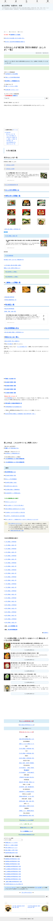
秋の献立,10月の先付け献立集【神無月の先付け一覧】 (25, 653)
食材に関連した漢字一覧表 (11, 850)
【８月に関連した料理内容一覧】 (26, 748)
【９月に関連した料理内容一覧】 (26, 753)
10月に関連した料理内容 (10, 605)
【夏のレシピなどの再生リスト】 (26, 743)
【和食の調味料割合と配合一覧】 (26, 815)
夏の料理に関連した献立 (11, 482)
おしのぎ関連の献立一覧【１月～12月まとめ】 (17, 172)
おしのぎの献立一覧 (22, 346)
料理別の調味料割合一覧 (10, 299)
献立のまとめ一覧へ (12, 337)
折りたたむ (15, 129)
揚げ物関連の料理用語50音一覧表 (13, 874)
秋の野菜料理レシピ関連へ (12, 276)
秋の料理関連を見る (12, 328)
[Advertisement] (26, 21)
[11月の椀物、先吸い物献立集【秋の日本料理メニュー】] (7, 688)
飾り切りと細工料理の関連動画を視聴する (15, 41)
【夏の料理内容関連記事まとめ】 (26, 739)
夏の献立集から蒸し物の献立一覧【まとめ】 (22, 663)
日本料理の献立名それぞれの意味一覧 (14, 884)
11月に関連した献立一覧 (10, 615)
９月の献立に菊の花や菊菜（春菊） (13, 265)
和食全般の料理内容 (9, 297)
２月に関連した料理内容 (10, 548)
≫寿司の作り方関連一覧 (11, 137)
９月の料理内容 (9, 255)
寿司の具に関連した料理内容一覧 (12, 229)
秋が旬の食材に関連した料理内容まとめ (14, 332)
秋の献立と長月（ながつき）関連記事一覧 (14, 259)
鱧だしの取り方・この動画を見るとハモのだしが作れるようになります (21, 519)
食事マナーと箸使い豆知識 (11, 845)
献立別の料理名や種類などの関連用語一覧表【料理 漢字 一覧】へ (20, 413)
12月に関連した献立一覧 (10, 622)
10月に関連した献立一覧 (10, 608)
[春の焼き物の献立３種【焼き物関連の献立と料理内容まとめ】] (7, 646)
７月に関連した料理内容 (10, 583)
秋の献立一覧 (9, 304)
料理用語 (10, 398)
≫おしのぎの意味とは (11, 135)
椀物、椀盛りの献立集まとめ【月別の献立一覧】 (24, 674)
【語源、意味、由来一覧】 (10, 311)
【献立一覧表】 (30, 767)
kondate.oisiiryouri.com (10, 180)
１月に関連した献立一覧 (10, 545)
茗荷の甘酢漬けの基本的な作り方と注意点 (15, 508)
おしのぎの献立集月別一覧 (11, 184)
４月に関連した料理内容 (10, 562)
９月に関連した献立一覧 (11, 235)
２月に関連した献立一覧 (10, 552)
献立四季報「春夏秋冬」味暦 (12, 6)
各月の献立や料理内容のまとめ (26, 724)
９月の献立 (9, 343)
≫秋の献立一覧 (9, 140)
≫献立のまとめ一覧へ (11, 143)
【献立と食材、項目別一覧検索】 (26, 762)
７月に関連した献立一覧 (10, 587)
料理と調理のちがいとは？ (11, 847)
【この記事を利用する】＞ (29, 649)
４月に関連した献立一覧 (10, 566)
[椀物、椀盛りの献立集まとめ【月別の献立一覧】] (7, 677)
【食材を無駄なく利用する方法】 (26, 806)
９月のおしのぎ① (10, 165)
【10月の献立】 (30, 772)
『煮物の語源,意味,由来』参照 (17, 530)
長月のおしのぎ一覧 (10, 134)
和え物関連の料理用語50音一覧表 (13, 869)
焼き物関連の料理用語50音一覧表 (13, 866)
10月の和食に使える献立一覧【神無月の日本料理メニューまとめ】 (21, 315)
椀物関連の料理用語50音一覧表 (12, 858)
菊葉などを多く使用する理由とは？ (12, 268)
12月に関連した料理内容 (10, 619)
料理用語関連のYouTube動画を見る (13, 406)
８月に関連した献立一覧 (10, 594)
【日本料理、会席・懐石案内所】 (26, 786)
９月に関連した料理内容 (10, 597)
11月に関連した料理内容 (10, 612)
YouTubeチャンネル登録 (26, 820)
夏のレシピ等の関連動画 (11, 479)
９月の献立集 (7, 132)
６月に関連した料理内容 (10, 576)
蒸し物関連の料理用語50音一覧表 (13, 871)
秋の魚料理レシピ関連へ (11, 271)
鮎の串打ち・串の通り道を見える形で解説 (15, 515)
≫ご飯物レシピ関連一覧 (11, 139)
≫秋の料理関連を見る (11, 142)
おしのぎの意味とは (12, 190)
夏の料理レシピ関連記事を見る (12, 453)
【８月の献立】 (22, 767)
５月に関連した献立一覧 (10, 573)
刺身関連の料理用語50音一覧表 (12, 861)
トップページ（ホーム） (10, 887)
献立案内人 (45, 632)
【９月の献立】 (22, 772)
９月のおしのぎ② (10, 168)
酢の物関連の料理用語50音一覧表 (13, 876)
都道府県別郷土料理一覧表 (11, 852)
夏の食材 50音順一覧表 (10, 475)
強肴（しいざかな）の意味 (11, 86)
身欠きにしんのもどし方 (11, 501)
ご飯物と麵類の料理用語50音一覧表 (13, 881)
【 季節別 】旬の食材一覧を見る (26, 777)
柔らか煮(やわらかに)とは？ (15, 523)
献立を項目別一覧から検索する (12, 341)
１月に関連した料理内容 (10, 541)
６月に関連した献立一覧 (10, 580)
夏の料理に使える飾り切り (11, 486)
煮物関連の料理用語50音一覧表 (12, 863)
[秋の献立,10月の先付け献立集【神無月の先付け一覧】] (7, 656)
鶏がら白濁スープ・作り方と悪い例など (14, 505)
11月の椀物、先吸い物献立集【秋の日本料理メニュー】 (25, 685)
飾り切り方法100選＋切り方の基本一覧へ (14, 38)
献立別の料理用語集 (9, 308)
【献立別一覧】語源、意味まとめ (26, 782)
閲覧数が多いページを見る (11, 842)
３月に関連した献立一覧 (10, 559)
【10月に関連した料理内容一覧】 (26, 758)
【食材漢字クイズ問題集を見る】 (26, 791)
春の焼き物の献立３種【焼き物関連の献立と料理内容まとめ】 (27, 643)
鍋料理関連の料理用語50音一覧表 (13, 879)
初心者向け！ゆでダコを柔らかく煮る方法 (15, 512)
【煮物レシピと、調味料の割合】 (26, 810)
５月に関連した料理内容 (10, 569)
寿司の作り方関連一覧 (12, 196)
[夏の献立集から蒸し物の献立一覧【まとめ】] (7, 665)
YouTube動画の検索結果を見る (26, 834)
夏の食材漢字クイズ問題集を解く (13, 493)
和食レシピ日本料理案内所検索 (12, 77)
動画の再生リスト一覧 (26, 827)
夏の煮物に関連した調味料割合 (12, 489)
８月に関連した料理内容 (10, 590)
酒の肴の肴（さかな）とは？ (12, 89)
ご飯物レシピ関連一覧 (12, 282)
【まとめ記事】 (38, 887)
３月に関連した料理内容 (10, 555)
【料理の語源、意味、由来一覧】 (26, 801)
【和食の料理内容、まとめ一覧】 (26, 796)
